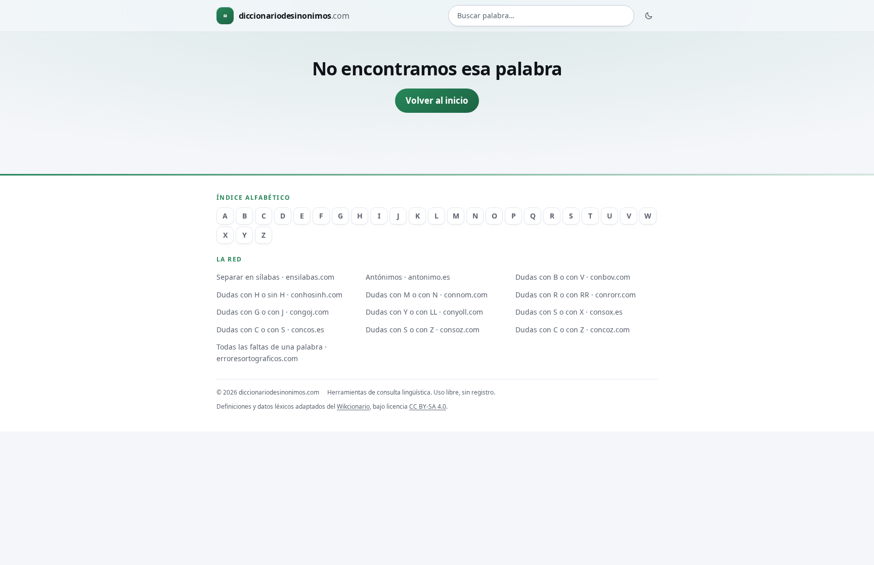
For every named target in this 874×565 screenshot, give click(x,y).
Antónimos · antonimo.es (408, 277)
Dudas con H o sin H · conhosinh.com (279, 294)
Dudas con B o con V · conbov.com (572, 277)
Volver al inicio (437, 100)
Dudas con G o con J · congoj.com (272, 312)
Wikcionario (353, 406)
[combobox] (541, 16)
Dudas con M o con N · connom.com (427, 294)
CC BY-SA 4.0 (427, 406)
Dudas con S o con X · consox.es (569, 312)
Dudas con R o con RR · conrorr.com (575, 294)
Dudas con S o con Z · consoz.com (422, 329)
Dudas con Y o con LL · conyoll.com (424, 312)
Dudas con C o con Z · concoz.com (572, 329)
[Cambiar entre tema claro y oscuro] (649, 15)
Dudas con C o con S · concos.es (270, 329)
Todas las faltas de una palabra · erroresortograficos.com (271, 352)
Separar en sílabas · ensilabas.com (275, 277)
